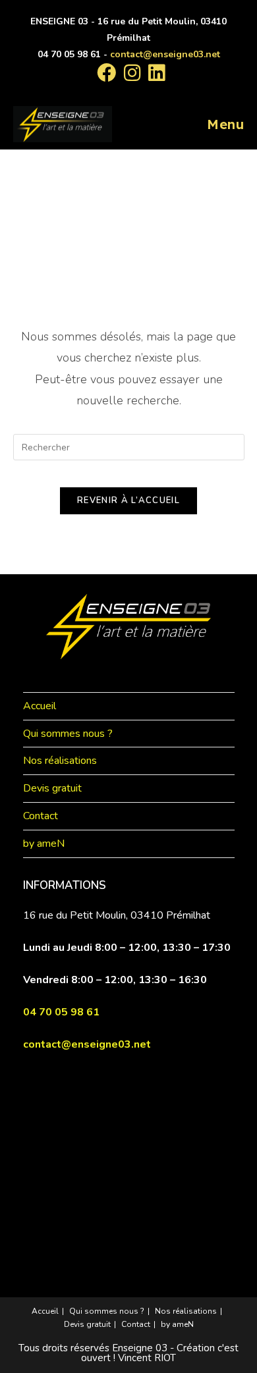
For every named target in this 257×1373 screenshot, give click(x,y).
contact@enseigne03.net (165, 54)
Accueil (39, 706)
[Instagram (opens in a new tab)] (132, 72)
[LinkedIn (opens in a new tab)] (154, 72)
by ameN (44, 843)
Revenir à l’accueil (128, 500)
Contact (40, 816)
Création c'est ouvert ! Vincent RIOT (160, 1352)
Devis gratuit (52, 788)
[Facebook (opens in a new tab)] (106, 72)
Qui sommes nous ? (68, 733)
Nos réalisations (60, 760)
